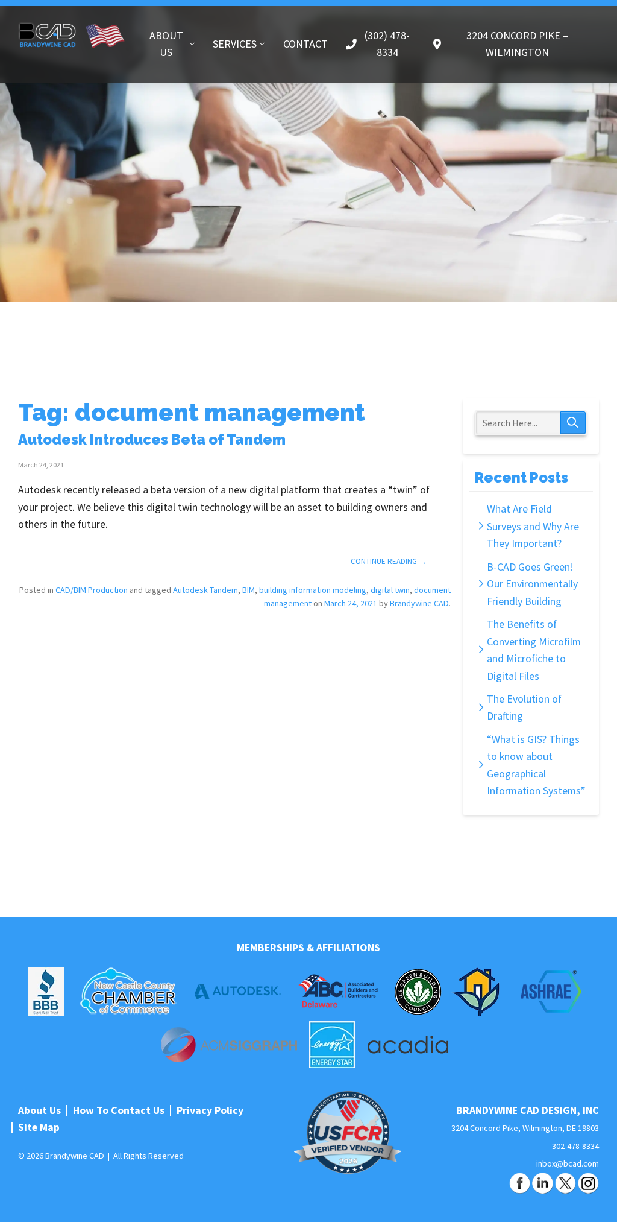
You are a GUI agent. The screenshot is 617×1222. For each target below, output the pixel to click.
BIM (248, 589)
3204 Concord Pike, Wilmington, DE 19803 (525, 1127)
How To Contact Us (118, 1110)
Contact (305, 44)
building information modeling (312, 589)
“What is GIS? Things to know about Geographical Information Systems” (536, 765)
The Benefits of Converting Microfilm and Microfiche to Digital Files (534, 650)
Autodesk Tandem (205, 589)
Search (573, 422)
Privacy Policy (210, 1110)
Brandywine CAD (71, 34)
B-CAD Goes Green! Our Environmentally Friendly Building (532, 584)
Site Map (39, 1127)
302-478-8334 (575, 1146)
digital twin (390, 589)
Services (235, 44)
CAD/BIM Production (91, 589)
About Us (166, 44)
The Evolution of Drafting (524, 707)
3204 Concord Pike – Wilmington (517, 44)
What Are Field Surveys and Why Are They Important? (533, 526)
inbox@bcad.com (567, 1163)
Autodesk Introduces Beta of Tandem (152, 439)
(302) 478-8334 (387, 44)
